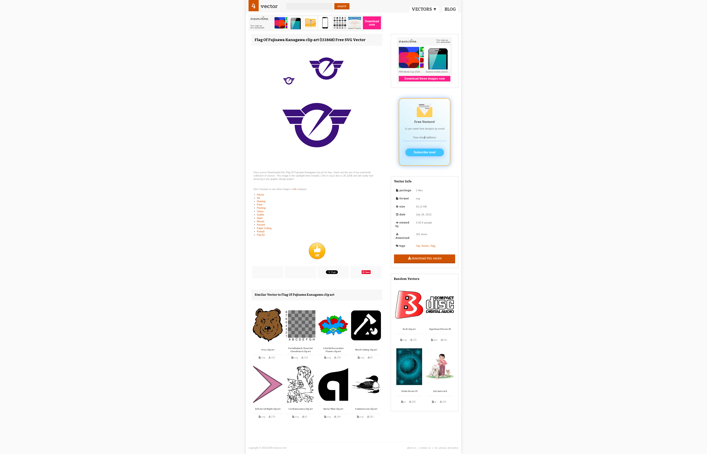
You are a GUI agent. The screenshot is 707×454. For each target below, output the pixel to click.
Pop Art (261, 234)
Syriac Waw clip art (333, 409)
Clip (418, 246)
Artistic (260, 194)
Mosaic (261, 221)
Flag (432, 246)
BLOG (450, 9)
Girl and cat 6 (440, 391)
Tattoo (260, 211)
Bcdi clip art (409, 329)
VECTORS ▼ (424, 9)
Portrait (261, 231)
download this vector (427, 258)
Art (295, 189)
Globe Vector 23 (409, 391)
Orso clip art (267, 350)
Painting (261, 208)
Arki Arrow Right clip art (267, 409)
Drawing (261, 201)
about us (411, 447)
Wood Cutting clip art (366, 350)
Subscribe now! (425, 152)
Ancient (261, 224)
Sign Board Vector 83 (440, 329)
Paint (259, 204)
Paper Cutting (264, 228)
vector (269, 6)
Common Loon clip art (366, 409)
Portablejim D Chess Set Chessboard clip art (300, 350)
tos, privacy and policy (446, 447)
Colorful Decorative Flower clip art (333, 350)
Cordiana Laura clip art (300, 409)
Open (260, 218)
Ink (258, 198)
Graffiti (260, 214)
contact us (425, 447)
